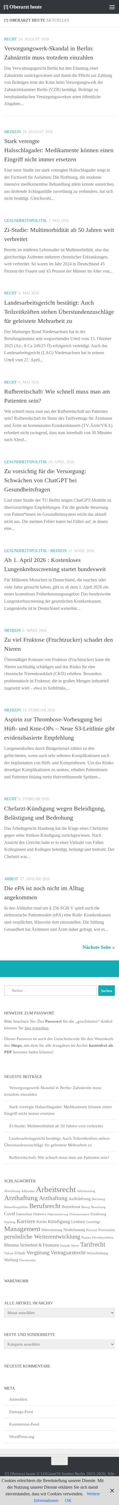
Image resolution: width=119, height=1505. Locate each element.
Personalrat (106, 1230)
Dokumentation (79, 1214)
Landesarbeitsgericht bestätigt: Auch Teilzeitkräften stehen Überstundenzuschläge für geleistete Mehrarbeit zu (59, 311)
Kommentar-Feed (24, 1424)
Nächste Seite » (98, 947)
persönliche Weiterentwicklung (42, 1236)
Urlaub (19, 1253)
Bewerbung (98, 1207)
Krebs (42, 1221)
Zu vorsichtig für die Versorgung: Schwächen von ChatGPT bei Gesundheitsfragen (45, 480)
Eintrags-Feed (21, 1412)
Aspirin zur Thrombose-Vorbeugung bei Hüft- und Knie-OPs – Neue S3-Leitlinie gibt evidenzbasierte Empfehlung (59, 728)
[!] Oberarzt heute (23, 7)
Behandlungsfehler (16, 1207)
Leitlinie (78, 1221)
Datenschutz (24, 1214)
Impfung (9, 1222)
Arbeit (11, 879)
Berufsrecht (45, 1205)
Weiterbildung (97, 1253)
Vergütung (38, 1252)
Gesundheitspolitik (25, 221)
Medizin (12, 132)
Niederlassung (74, 1230)
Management (22, 1228)
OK (68, 1500)
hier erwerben (36, 1028)
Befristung (98, 1199)
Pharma (86, 1237)
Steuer (75, 1245)
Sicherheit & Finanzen (39, 1245)
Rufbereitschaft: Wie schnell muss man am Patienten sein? (59, 1157)
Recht (10, 39)
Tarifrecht (92, 1244)
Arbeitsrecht (56, 1189)
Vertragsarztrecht (68, 1252)
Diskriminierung (57, 1214)
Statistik (65, 1245)
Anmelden (18, 1399)
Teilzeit (8, 1253)
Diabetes (39, 1214)
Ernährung (98, 1214)
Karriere (26, 1221)
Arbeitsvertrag (86, 1191)
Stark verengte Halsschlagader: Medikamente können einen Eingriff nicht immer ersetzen (58, 150)
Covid (9, 1213)
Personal (91, 1230)
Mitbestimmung (52, 1230)
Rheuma (11, 1245)
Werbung (11, 1260)
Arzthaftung (21, 1197)
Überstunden (27, 1260)
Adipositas (28, 1191)
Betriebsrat (71, 1206)
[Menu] (112, 7)
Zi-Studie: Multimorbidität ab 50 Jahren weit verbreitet (56, 1126)
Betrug (85, 1207)
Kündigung (59, 1221)
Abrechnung (12, 1191)
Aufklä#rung (80, 1198)
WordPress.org (21, 1436)
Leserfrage (93, 1222)
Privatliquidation (102, 1237)
